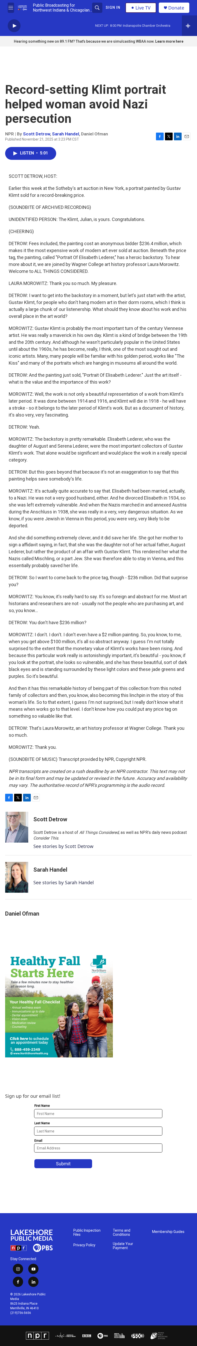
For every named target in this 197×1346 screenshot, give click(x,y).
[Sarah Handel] (16, 877)
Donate (176, 8)
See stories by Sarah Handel (63, 882)
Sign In (113, 7)
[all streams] (189, 25)
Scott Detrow (36, 133)
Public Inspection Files (87, 1233)
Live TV (143, 8)
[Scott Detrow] (16, 827)
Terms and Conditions (121, 1233)
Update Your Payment (123, 1246)
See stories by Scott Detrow (63, 846)
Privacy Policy (84, 1245)
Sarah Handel (65, 133)
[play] (14, 26)
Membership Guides (168, 1232)
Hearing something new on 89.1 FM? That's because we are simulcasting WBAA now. (84, 41)
